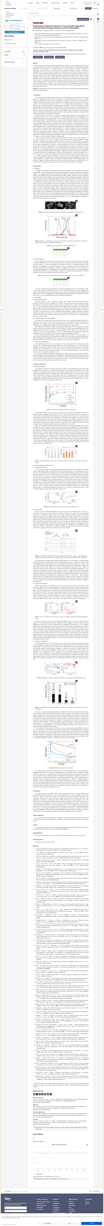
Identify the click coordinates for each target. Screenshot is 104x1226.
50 (80, 728)
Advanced (95, 8)
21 (76, 133)
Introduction (8, 3)
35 (40, 358)
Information (45, 3)
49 (40, 716)
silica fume (45, 90)
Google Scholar (66, 850)
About (72, 3)
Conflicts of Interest (10, 15)
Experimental (9, 5)
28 (86, 174)
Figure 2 (75, 190)
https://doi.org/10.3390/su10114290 (57, 47)
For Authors (55, 1201)
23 (52, 145)
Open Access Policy (41, 1205)
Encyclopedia (72, 1211)
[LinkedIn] (40, 1094)
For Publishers (56, 1209)
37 (53, 482)
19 (35, 129)
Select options (8, 1208)
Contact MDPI (40, 1207)
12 (55, 120)
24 (53, 145)
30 (69, 288)
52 (76, 734)
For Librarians (56, 1207)
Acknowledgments (10, 13)
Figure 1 (35, 178)
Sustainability (7, 1191)
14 (65, 121)
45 (74, 627)
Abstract (7, 1)
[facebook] (42, 1094)
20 (75, 133)
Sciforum (71, 1201)
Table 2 (73, 261)
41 (36, 593)
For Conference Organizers (59, 1213)
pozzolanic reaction (63, 88)
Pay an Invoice (40, 1203)
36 (51, 482)
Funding (7, 11)
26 (69, 152)
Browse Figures (49, 57)
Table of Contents (9, 62)
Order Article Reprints (83, 19)
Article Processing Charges (43, 1201)
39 (75, 573)
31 (85, 306)
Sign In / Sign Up (88, 3)
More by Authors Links (10, 43)
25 (73, 149)
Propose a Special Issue (14, 32)
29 (52, 186)
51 (81, 728)
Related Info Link (8, 40)
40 (77, 573)
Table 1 (84, 177)
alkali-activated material (45, 88)
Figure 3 (65, 368)
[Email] (34, 1094)
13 (64, 121)
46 (83, 651)
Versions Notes (60, 57)
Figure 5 (72, 469)
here (40, 1129)
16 (71, 123)
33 (77, 333)
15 (70, 123)
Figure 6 (37, 511)
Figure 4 (37, 425)
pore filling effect (73, 88)
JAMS (70, 1213)
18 (80, 126)
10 (44, 118)
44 (73, 627)
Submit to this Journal (14, 25)
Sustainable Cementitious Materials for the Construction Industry (69, 54)
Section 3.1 (85, 578)
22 (63, 136)
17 (79, 126)
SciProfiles (71, 1209)
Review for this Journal (15, 28)
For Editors (55, 1205)
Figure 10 (78, 731)
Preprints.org (72, 1205)
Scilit (52, 854)
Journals (30, 3)
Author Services (55, 3)
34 (35, 345)
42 (37, 593)
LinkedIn (87, 1201)
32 (72, 323)
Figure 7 (37, 585)
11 (53, 120)
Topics (37, 3)
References (8, 17)
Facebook (87, 1203)
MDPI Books (72, 1203)
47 (84, 651)
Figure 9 (49, 646)
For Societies (56, 1211)
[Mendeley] (51, 1094)
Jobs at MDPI (40, 1209)
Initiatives (65, 3)
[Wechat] (45, 1094)
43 (82, 626)
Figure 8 (74, 643)
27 (71, 152)
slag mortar (55, 88)
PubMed (52, 861)
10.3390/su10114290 (33, 13)
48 (52, 713)
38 (54, 482)
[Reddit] (48, 1094)
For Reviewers (56, 1203)
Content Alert (96, 1191)
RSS (90, 1191)
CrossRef (47, 854)
